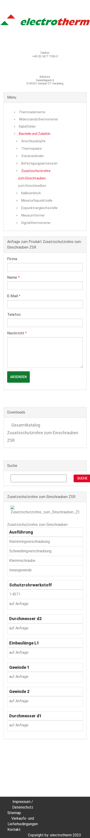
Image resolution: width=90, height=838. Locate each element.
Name (13, 277)
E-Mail (13, 296)
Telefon (14, 314)
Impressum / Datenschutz (22, 804)
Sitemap (14, 813)
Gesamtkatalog (25, 425)
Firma (12, 259)
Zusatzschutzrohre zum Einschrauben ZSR (42, 436)
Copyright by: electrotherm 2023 (54, 835)
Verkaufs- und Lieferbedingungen (23, 821)
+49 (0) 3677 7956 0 (45, 56)
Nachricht (17, 333)
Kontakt (14, 829)
